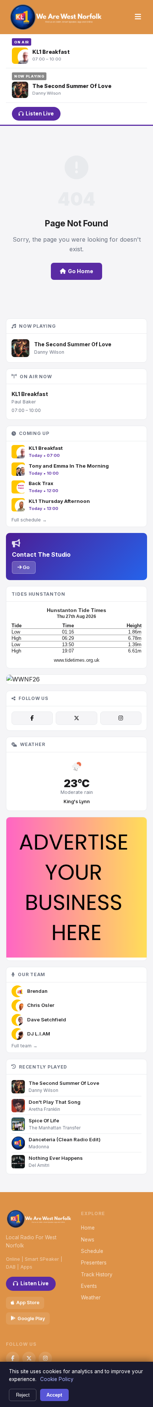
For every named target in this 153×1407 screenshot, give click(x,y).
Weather (91, 1297)
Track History (97, 1274)
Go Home (80, 271)
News (87, 1240)
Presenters (94, 1263)
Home (88, 1228)
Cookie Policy (57, 1379)
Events (89, 1286)
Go (26, 567)
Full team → (25, 1045)
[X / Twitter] (76, 718)
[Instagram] (120, 718)
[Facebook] (32, 718)
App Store (27, 1302)
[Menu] (138, 17)
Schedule (92, 1251)
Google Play (31, 1318)
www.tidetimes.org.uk (77, 660)
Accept (54, 1395)
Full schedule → (29, 520)
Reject (23, 1395)
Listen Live (40, 114)
